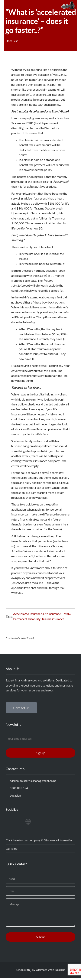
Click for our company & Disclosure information (39, 840)
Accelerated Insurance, (28, 614)
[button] (21, 707)
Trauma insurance (52, 619)
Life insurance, (52, 614)
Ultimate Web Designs (50, 969)
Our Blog (12, 848)
